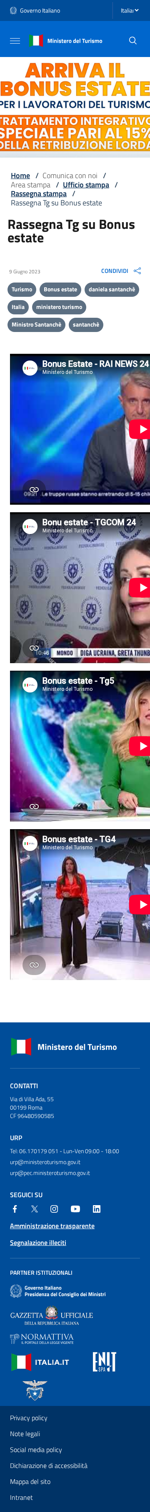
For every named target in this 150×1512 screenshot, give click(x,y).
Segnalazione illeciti (38, 1242)
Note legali (25, 1434)
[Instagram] (54, 1208)
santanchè (86, 324)
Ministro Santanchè (36, 324)
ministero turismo (59, 306)
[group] (121, 271)
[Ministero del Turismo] (65, 40)
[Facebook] (15, 1208)
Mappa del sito (30, 1481)
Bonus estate (60, 289)
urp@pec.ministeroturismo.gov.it (50, 1172)
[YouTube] (75, 1208)
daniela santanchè (112, 289)
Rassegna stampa (39, 193)
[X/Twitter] (34, 1208)
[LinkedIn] (97, 1208)
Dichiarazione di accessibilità (49, 1465)
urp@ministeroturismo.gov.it (45, 1161)
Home (20, 175)
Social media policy (36, 1450)
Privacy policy (29, 1418)
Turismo (22, 289)
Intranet (21, 1497)
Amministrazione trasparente (52, 1226)
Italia (18, 306)
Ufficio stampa (86, 184)
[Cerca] (133, 41)
